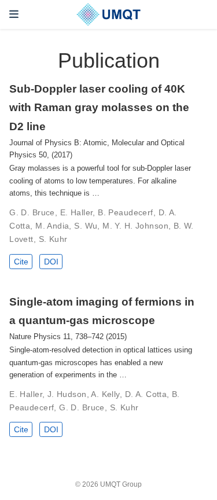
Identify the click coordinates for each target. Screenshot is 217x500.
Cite (21, 261)
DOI (51, 261)
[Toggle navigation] (14, 14)
